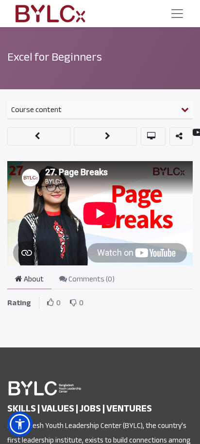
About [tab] (33, 279)
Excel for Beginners (54, 57)
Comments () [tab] (91, 279)
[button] (38, 136)
